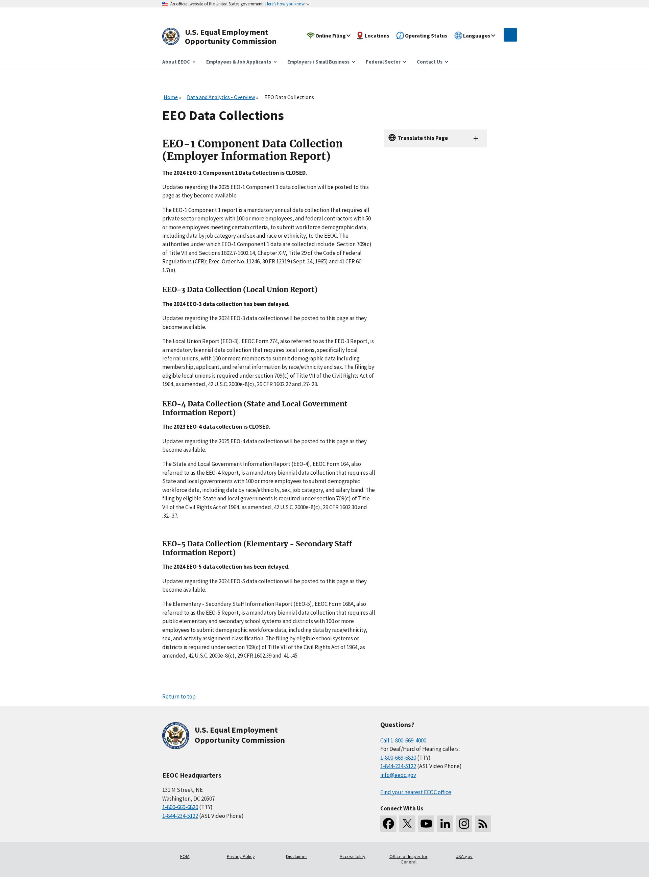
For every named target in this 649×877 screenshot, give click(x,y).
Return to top (179, 696)
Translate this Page (423, 138)
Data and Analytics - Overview (221, 97)
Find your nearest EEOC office (415, 792)
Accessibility (352, 856)
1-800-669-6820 (180, 807)
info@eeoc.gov (398, 775)
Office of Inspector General (408, 859)
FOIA (185, 856)
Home (171, 97)
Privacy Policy (241, 856)
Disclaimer (296, 856)
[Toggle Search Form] (510, 35)
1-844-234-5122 (180, 816)
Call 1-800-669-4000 (403, 740)
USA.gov (464, 856)
